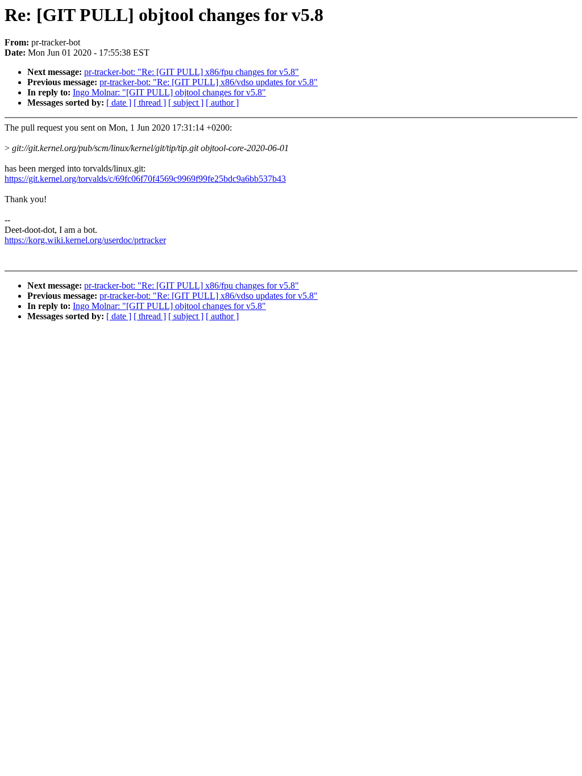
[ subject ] (185, 102)
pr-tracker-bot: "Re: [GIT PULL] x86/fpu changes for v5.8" (191, 72)
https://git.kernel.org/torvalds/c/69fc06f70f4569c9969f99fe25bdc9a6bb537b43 (145, 178)
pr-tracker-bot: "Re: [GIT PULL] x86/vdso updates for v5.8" (208, 82)
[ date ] (118, 102)
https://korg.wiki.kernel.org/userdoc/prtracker (85, 240)
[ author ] (222, 102)
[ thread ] (150, 102)
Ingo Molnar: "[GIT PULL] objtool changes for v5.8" (169, 92)
